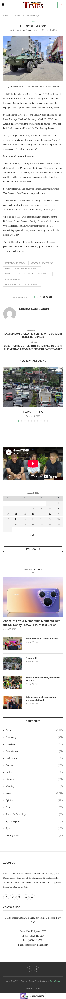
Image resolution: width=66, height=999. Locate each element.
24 (7, 524)
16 (58, 514)
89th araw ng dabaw (15, 263)
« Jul (32, 535)
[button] (6, 394)
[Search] (60, 5)
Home (5, 15)
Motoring (34, 786)
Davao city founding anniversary (22, 268)
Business (34, 730)
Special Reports (34, 821)
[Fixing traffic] (33, 387)
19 (24, 519)
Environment (34, 758)
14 (41, 514)
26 (24, 524)
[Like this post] (37, 297)
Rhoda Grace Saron (28, 30)
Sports (34, 828)
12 (24, 514)
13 (33, 514)
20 (33, 519)
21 (41, 519)
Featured (34, 765)
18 (16, 519)
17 (7, 519)
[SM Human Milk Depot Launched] (12, 643)
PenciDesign (55, 981)
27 (33, 524)
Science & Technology (34, 814)
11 (16, 514)
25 (16, 524)
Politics (34, 807)
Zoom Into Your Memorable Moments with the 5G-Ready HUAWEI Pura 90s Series (31, 623)
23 (58, 519)
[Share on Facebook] (40, 297)
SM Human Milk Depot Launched (42, 638)
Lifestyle (34, 779)
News (17, 15)
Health (34, 772)
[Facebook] (29, 969)
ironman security (14, 279)
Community (34, 737)
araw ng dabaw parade (41, 263)
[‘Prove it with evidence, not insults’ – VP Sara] (12, 682)
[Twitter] (36, 969)
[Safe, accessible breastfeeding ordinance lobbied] (12, 702)
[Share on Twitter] (44, 297)
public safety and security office (22, 284)
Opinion (34, 800)
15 (50, 514)
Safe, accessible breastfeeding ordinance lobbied (41, 698)
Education (34, 744)
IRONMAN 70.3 (44, 274)
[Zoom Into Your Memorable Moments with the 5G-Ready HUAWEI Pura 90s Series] (33, 597)
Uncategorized (34, 835)
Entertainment (34, 751)
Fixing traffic (33, 411)
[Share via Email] (51, 297)
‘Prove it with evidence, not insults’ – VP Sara (44, 679)
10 (7, 514)
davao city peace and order (19, 274)
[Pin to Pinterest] (47, 297)
